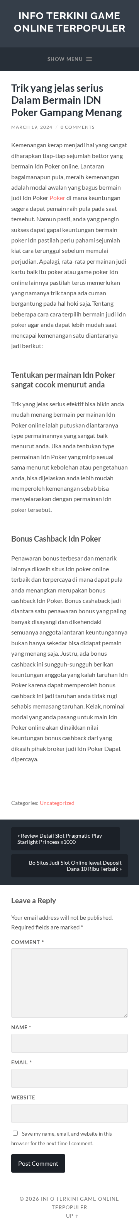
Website (23, 1097)
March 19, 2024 (32, 127)
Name (21, 1027)
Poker (57, 197)
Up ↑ (72, 1216)
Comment (27, 942)
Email (21, 1062)
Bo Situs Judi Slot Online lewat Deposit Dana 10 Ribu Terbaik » (75, 866)
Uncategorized (57, 803)
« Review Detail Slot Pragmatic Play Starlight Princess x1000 (59, 839)
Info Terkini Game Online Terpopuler (69, 22)
